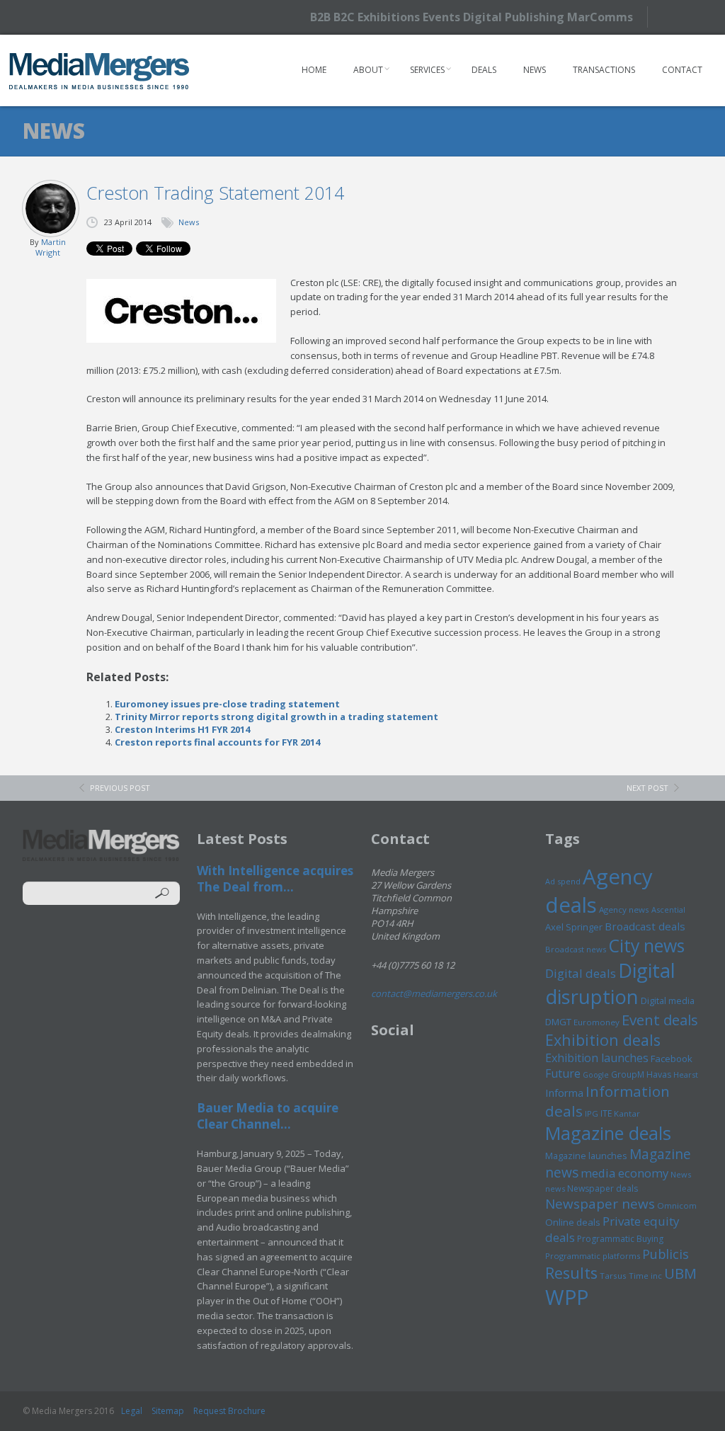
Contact (682, 70)
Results (571, 1272)
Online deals (572, 1222)
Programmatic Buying (620, 1239)
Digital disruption (610, 983)
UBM (680, 1273)
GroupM (627, 1074)
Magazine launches (586, 1155)
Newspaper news (600, 1204)
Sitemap (168, 1411)
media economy (624, 1173)
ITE (606, 1113)
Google (596, 1075)
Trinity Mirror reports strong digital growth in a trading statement (276, 716)
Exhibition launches (597, 1058)
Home (314, 70)
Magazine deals (608, 1133)
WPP (566, 1297)
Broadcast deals (645, 926)
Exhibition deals (603, 1040)
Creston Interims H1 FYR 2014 (182, 729)
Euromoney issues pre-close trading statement (227, 703)
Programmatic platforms (592, 1255)
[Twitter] (673, 16)
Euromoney (596, 1022)
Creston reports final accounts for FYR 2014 (217, 742)
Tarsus (613, 1275)
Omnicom (677, 1205)
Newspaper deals (602, 1188)
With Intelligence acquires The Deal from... (275, 878)
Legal (131, 1411)
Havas (658, 1074)
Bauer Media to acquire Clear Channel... (267, 1116)
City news (646, 945)
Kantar (627, 1113)
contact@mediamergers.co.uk (434, 993)
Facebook (671, 1058)
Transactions (604, 70)
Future (563, 1073)
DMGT (558, 1021)
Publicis (665, 1253)
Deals (484, 70)
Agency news (624, 909)
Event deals (660, 1020)
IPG (591, 1113)
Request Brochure (229, 1411)
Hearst (685, 1074)
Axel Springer (574, 926)
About (368, 70)
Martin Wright (50, 247)
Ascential (668, 909)
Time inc (645, 1275)
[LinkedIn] (698, 16)
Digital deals (580, 973)
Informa (564, 1092)
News (534, 70)
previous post (120, 787)
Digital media (668, 1000)
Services (427, 70)
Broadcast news (575, 949)
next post (647, 787)
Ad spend (563, 881)
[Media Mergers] (99, 70)
